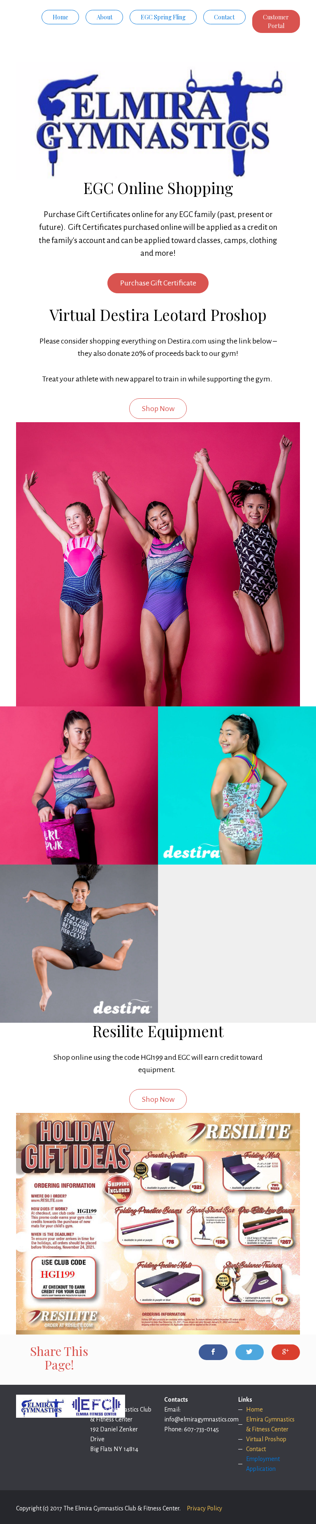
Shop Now (158, 408)
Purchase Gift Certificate (158, 283)
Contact (224, 17)
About (104, 17)
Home (60, 17)
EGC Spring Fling (163, 17)
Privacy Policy (204, 1508)
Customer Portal (276, 21)
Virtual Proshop (266, 1439)
